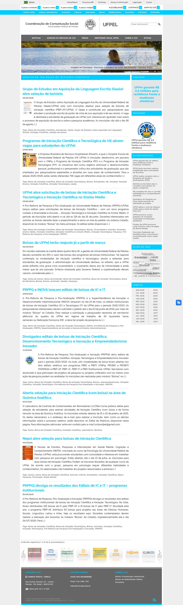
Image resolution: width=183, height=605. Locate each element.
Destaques (139, 113)
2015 (156, 319)
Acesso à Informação (48, 12)
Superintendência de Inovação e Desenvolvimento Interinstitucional (74, 328)
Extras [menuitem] (147, 38)
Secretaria (119, 582)
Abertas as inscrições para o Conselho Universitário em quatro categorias (145, 186)
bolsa (30, 382)
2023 (155, 296)
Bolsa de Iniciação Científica (41, 130)
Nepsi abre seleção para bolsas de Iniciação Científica (67, 438)
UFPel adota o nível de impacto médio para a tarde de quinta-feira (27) (146, 209)
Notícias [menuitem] (36, 38)
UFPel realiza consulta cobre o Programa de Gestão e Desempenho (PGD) (146, 178)
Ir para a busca (68, 7)
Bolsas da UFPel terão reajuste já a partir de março (64, 242)
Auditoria (66, 12)
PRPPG (63, 234)
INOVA (90, 326)
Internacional (115, 12)
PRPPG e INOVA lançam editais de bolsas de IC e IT (64, 289)
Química (98, 430)
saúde (73, 184)
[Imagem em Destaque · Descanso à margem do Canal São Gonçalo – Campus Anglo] (91, 72)
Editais (102, 12)
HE (107, 182)
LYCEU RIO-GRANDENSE (81, 577)
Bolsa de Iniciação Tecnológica (70, 182)
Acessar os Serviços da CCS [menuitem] (61, 38)
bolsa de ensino (35, 279)
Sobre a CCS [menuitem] (131, 38)
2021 (156, 301)
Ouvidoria (129, 12)
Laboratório (87, 430)
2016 (155, 316)
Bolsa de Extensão (53, 279)
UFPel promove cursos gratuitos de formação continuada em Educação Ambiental (144, 218)
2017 (156, 313)
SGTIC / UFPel (68, 600)
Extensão (55, 281)
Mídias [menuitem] (85, 38)
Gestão (64, 281)
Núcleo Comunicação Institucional (129, 576)
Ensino (46, 281)
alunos (31, 475)
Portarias (142, 12)
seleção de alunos (57, 132)
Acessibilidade (117, 7)
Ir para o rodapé (87, 7)
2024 (155, 293)
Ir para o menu (50, 7)
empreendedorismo (110, 382)
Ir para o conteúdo (30, 7)
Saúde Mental (49, 477)
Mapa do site (151, 7)
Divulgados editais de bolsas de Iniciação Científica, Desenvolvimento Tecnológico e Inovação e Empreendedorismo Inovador (75, 341)
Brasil (32, 2)
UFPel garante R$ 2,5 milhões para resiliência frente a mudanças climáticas (147, 94)
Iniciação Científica (39, 132)
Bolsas (90, 182)
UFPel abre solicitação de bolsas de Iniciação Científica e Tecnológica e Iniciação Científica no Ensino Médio (69, 194)
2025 (155, 290)
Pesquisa (117, 232)
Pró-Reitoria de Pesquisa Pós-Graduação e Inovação (79, 384)
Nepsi (120, 475)
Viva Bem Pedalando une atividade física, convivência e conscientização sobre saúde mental (145, 235)
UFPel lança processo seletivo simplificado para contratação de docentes (146, 170)
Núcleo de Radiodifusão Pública (128, 579)
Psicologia (37, 477)
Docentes (121, 230)
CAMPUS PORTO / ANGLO (39, 577)
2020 (155, 304)
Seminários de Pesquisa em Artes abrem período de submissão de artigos (144, 201)
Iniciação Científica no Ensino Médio (73, 232)
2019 (155, 307)
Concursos (90, 12)
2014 (155, 321)
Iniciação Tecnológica (59, 184)
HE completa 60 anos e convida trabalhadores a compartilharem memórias (146, 193)
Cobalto (77, 12)
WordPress (39, 600)
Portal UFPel (29, 12)
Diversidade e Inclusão (105, 230)
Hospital (114, 182)
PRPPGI (108, 384)
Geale (70, 130)
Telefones (155, 12)
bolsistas (98, 526)
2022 (155, 299)
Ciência (82, 475)
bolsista (74, 475)
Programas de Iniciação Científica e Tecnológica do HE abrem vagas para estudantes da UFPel (73, 143)
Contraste (134, 7)
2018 (155, 310)
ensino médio (29, 232)
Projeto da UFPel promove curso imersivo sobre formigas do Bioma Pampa (146, 226)
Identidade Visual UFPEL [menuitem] (107, 38)
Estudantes (61, 130)
